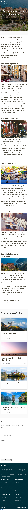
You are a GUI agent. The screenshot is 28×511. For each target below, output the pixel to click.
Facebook (3, 497)
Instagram (3, 500)
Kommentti (4, 440)
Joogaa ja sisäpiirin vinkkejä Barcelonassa (11, 359)
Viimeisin (16, 22)
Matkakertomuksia (5, 485)
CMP (1, 510)
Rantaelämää (15, 19)
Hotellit (17, 485)
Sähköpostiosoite (6, 435)
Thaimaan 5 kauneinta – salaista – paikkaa (13, 408)
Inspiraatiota (4, 482)
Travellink (15, 8)
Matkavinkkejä (4, 487)
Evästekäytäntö (19, 500)
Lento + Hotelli (18, 487)
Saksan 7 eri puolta (9, 333)
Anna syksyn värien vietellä (11, 382)
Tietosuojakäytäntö (19, 503)
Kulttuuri (7, 19)
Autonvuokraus (18, 490)
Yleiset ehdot (18, 497)
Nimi (2, 431)
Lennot (17, 482)
